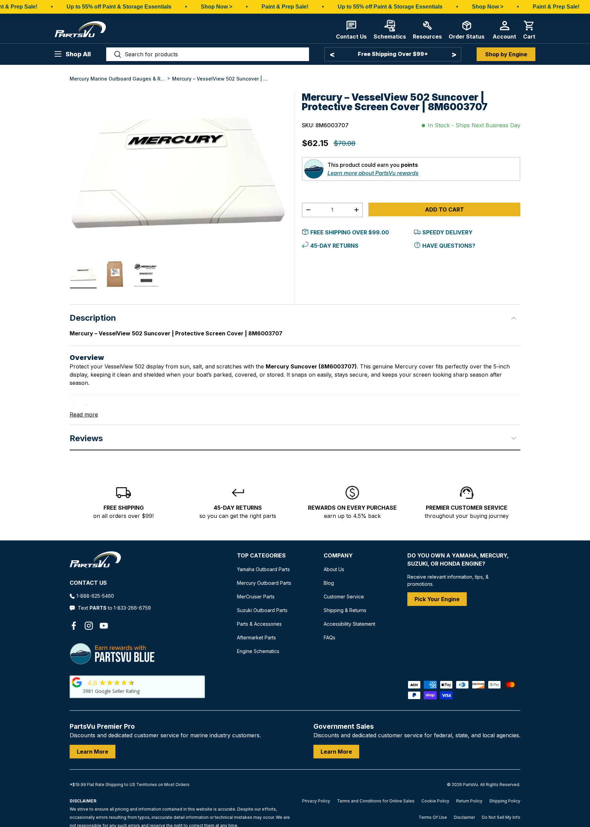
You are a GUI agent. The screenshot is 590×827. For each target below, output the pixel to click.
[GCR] (77, 682)
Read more (84, 414)
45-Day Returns (334, 259)
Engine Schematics (258, 651)
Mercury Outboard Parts (264, 583)
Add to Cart (444, 222)
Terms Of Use (433, 817)
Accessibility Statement (349, 624)
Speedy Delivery (447, 245)
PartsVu (470, 784)
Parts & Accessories (259, 624)
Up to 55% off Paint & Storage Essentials (119, 7)
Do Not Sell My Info (501, 817)
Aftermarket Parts (256, 637)
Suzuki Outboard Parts (262, 610)
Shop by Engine (506, 54)
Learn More (92, 751)
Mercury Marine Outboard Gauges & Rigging (117, 79)
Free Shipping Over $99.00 (349, 245)
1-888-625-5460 (95, 596)
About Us (334, 569)
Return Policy (469, 800)
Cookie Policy (435, 800)
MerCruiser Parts (256, 596)
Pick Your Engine (437, 599)
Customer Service (344, 596)
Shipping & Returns (345, 610)
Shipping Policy (504, 800)
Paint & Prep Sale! (285, 7)
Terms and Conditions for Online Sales (376, 800)
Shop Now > (216, 7)
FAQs (329, 637)
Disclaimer (464, 817)
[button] (529, 30)
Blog (329, 583)
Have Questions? (448, 259)
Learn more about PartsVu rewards (373, 186)
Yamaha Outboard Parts (263, 569)
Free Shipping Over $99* (393, 53)
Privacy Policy (316, 800)
